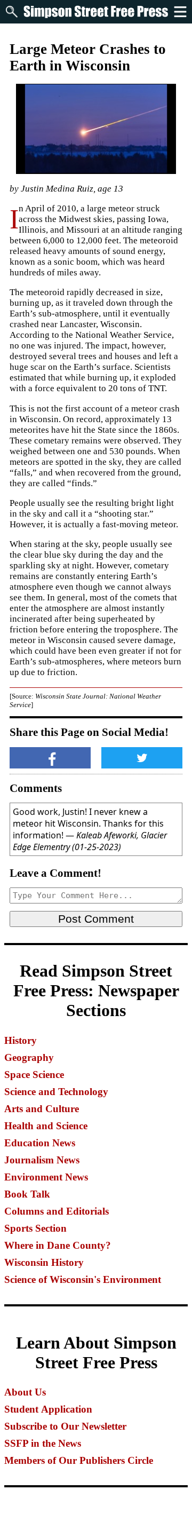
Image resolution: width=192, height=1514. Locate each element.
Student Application (48, 1409)
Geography (29, 1057)
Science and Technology (56, 1091)
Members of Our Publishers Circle (78, 1460)
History (20, 1040)
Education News (39, 1142)
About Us (25, 1392)
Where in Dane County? (57, 1245)
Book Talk (27, 1194)
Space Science (34, 1074)
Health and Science (45, 1125)
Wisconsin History (44, 1262)
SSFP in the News (42, 1443)
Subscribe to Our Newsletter (65, 1426)
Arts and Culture (41, 1108)
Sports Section (35, 1228)
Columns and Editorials (56, 1211)
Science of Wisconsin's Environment (82, 1279)
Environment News (46, 1177)
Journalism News (41, 1160)
